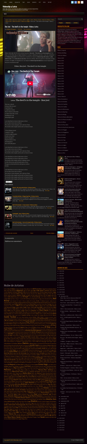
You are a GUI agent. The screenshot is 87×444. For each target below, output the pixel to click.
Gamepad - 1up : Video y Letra (21, 213)
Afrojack (14, 290)
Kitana (15, 354)
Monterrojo (28, 381)
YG (32, 417)
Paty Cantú (6, 391)
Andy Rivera (40, 295)
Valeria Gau (12, 414)
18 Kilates (12, 289)
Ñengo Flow (24, 418)
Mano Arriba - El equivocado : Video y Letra (71, 350)
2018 (60, 289)
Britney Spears (18, 304)
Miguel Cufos (22, 379)
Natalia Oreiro (11, 382)
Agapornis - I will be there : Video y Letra (70, 348)
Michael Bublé (41, 378)
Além (52, 293)
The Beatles (25, 407)
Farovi (6, 333)
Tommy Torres (24, 410)
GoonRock (42, 338)
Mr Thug (39, 381)
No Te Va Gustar (14, 386)
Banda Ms (15, 301)
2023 (60, 278)
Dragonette (22, 323)
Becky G (38, 301)
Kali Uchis (29, 351)
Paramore (39, 389)
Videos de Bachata (62, 101)
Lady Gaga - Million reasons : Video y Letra (71, 343)
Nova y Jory (32, 386)
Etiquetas (68, 22)
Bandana (34, 301)
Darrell (29, 319)
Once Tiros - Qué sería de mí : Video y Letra (71, 302)
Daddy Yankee (10, 317)
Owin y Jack (40, 388)
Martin (51, 373)
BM (24, 298)
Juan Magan (13, 350)
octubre (63, 398)
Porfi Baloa (39, 392)
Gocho (30, 338)
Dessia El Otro (47, 320)
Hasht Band (53, 340)
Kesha (43, 353)
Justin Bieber (13, 351)
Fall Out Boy (50, 332)
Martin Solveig (38, 374)
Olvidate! (41, 386)
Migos (12, 379)
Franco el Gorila (34, 335)
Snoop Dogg (30, 403)
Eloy (50, 329)
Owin (35, 388)
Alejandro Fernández (13, 292)
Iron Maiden (14, 343)
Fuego (49, 335)
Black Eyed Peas (27, 302)
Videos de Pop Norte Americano (66, 127)
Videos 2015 (61, 73)
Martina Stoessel (45, 374)
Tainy (26, 406)
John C (47, 346)
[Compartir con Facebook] (11, 182)
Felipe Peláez (34, 333)
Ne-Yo (38, 382)
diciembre (63, 296)
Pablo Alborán (7, 389)
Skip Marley (16, 403)
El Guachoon (48, 325)
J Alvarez (19, 343)
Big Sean (21, 302)
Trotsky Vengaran (7, 412)
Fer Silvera (39, 333)
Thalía (17, 407)
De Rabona (20, 320)
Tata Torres (50, 406)
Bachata (34, 2)
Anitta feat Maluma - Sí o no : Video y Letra (71, 335)
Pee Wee (38, 391)
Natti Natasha (29, 382)
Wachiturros (41, 415)
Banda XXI (29, 301)
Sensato (17, 401)
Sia (38, 401)
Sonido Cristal (7, 404)
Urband (29, 412)
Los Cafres (34, 362)
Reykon (6, 396)
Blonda (40, 302)
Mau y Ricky (29, 376)
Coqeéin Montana (46, 313)
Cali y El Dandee (30, 305)
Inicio (5, 14)
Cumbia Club (36, 315)
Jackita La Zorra (37, 343)
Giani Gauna (49, 337)
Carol (20, 309)
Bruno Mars (33, 304)
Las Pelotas (44, 359)
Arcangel (25, 297)
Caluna (47, 305)
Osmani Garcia (31, 388)
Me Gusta (6, 378)
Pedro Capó (33, 391)
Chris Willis (30, 312)
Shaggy (29, 401)
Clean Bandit (26, 313)
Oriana (5, 388)
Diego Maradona (22, 322)
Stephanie (53, 404)
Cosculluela (53, 313)
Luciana (6, 366)
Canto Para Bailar (38, 307)
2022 (60, 280)
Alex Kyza (28, 292)
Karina (47, 351)
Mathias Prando (15, 376)
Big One (17, 302)
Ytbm (55, 417)
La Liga (41, 356)
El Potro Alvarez (40, 327)
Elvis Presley (53, 329)
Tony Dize (30, 410)
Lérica (40, 366)
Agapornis (19, 290)
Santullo (19, 399)
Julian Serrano (43, 350)
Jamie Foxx (49, 343)
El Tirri (17, 329)
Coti (5, 315)
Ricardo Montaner (23, 396)
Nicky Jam (24, 384)
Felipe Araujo (28, 333)
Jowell (36, 348)
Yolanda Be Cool (48, 417)
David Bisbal (36, 319)
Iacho (40, 341)
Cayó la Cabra (27, 309)
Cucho (32, 315)
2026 (60, 271)
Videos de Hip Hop (62, 112)
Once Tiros (46, 386)
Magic (6, 368)
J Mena (31, 343)
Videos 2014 (61, 71)
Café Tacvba (23, 305)
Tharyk (20, 407)
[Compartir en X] (10, 182)
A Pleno (25, 289)
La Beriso (49, 354)
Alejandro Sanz (22, 292)
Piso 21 (26, 392)
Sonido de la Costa (27, 404)
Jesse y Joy (50, 345)
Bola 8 (55, 302)
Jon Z (13, 348)
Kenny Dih (38, 353)
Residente (40, 394)
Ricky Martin (32, 396)
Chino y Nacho (44, 310)
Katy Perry (10, 353)
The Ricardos (15, 409)
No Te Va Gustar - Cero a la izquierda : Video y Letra (27, 222)
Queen (9, 394)
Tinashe (50, 409)
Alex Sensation (33, 292)
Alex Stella (39, 292)
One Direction (52, 386)
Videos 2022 (61, 91)
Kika (11, 354)
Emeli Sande (6, 330)
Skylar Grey (24, 403)
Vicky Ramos (7, 415)
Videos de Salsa (62, 137)
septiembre (64, 401)
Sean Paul (29, 399)
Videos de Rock (16, 21)
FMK (30, 332)
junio (62, 408)
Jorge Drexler (25, 348)
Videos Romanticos (63, 99)
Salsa (28, 2)
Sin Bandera (6, 403)
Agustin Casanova (44, 290)
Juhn (36, 350)
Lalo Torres (24, 359)
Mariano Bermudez (35, 371)
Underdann (24, 412)
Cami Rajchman (8, 307)
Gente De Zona (26, 337)
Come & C (41, 313)
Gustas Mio (17, 340)
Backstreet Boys (49, 298)
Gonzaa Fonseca (36, 338)
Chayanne (33, 310)
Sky (20, 403)
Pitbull (30, 393)
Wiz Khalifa (24, 417)
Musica (36, 19)
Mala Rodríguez (42, 368)
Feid (25, 333)
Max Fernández (38, 376)
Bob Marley (45, 302)
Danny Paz (22, 319)
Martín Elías (53, 374)
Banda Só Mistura (22, 301)
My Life (43, 381)
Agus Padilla (36, 290)
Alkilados (40, 293)
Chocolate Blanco (11, 312)
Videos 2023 (61, 94)
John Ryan (9, 348)
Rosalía (40, 397)
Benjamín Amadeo (49, 301)
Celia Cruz (35, 309)
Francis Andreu (15, 335)
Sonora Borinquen (36, 404)
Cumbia (10, 2)
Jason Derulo (6, 345)
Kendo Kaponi (33, 353)
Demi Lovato (26, 320)
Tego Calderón (9, 407)
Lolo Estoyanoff (8, 362)
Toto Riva (36, 410)
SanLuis (15, 399)
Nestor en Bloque (10, 384)
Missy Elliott (8, 381)
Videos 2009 (61, 58)
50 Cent (21, 289)
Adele (11, 290)
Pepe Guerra (42, 391)
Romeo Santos (25, 397)
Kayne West (16, 353)
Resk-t (54, 394)
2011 (60, 427)
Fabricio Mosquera (36, 332)
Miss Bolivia (51, 379)
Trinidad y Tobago (52, 410)
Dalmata (30, 317)
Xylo (31, 417)
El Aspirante (22, 325)
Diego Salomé (30, 322)
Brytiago (50, 304)
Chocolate (6, 312)
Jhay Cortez (12, 346)
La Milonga (53, 356)
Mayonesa (43, 376)
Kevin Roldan (47, 353)
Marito (8, 373)
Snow (38, 403)
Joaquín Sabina (36, 346)
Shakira (34, 401)
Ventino (43, 414)
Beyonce (10, 302)
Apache (18, 296)
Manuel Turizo (34, 370)
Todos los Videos (46, 19)
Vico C (11, 415)
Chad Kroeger (48, 309)
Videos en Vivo (61, 153)
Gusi (14, 340)
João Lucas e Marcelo (50, 348)
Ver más (47, 190)
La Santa (44, 358)
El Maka (6, 327)
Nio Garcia (6, 386)
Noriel (28, 386)
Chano (9, 310)
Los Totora (32, 364)
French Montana (42, 335)
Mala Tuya (48, 368)
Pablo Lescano (15, 389)
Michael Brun (35, 378)
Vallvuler (18, 414)
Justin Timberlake (22, 351)
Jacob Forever (44, 343)
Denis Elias (32, 320)
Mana (19, 370)
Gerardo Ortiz (42, 337)
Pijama (8, 392)
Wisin (9, 417)
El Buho (31, 325)
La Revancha (31, 358)
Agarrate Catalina (27, 290)
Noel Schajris (23, 386)
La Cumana (11, 356)
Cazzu (31, 309)
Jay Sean (19, 345)
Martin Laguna (10, 374)
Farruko (10, 333)
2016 (10, 19)
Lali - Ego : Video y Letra (66, 346)
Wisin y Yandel (16, 417)
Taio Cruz (29, 406)
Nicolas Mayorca (37, 384)
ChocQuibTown (52, 310)
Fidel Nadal (52, 333)
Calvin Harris (52, 305)
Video (52, 19)
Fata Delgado (15, 333)
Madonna (51, 366)
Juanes (26, 350)
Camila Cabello (19, 307)
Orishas (8, 388)
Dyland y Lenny (41, 323)
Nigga (49, 384)
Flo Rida (10, 335)
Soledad (48, 403)
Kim (13, 354)
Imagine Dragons (52, 341)
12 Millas (8, 289)
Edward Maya (6, 325)
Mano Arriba (24, 370)
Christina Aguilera (37, 312)
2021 (60, 282)
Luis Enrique (16, 366)
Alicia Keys (33, 293)
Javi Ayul (15, 345)
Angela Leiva (51, 295)
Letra (31, 19)
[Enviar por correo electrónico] (6, 182)
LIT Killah (42, 354)
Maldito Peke (53, 368)
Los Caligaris (38, 362)
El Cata (35, 325)
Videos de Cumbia (62, 106)
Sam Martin (6, 399)
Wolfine (28, 417)
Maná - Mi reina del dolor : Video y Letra (24, 187)
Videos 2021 (61, 88)
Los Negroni (11, 364)
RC (12, 394)
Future (52, 335)
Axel (9, 298)
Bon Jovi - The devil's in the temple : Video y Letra (21, 26)
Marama (41, 370)
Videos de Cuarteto (62, 104)
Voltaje (32, 415)
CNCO (17, 305)
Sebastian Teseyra (42, 399)
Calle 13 (37, 305)
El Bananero (27, 325)
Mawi (33, 376)
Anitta (9, 296)
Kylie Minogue (28, 354)
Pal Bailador (23, 389)
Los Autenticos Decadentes (18, 362)
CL (15, 305)
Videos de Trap (61, 140)
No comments (27, 29)
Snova (35, 403)
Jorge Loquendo (31, 348)
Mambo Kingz (14, 370)
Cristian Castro (14, 315)
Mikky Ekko (35, 379)
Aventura (49, 296)
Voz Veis (36, 415)
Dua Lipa (33, 323)
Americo (14, 295)
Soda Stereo (42, 403)
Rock (44, 2)
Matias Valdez (22, 376)
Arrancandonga (36, 296)
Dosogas (14, 323)
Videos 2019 (61, 83)
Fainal (46, 332)
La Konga (32, 356)
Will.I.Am (51, 415)
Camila (13, 307)
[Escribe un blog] (8, 182)
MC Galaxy (44, 366)
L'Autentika (33, 354)
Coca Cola (32, 313)
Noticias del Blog (62, 53)
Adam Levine (6, 290)
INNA (37, 341)
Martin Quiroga (23, 374)
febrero (63, 412)
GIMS (55, 335)
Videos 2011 (61, 63)
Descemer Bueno (40, 320)
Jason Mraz (11, 345)
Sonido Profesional (17, 404)
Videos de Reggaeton (63, 132)
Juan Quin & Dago (20, 350)
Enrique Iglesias (36, 330)
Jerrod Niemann (44, 345)
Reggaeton (17, 2)
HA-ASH (43, 340)
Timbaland (46, 409)
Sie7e (41, 401)
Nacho (51, 381)
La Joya (28, 356)
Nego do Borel (43, 382)
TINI (21, 406)
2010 (60, 430)
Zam (5, 418)
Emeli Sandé (11, 330)
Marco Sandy (9, 371)
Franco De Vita (22, 335)
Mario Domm (53, 371)
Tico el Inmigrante (37, 409)
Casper (22, 309)
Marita (5, 373)
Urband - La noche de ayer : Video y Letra (71, 355)
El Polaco (34, 327)
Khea (52, 353)
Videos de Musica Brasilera (65, 119)
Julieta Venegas (50, 350)
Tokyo (20, 410)
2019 (60, 287)
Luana (36, 364)
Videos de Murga (62, 114)
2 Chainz (17, 289)
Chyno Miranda (7, 313)
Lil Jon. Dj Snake (34, 361)
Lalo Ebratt (19, 359)
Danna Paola (10, 319)
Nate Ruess (22, 382)
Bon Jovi (14, 19)
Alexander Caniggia (51, 292)
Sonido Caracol (53, 403)
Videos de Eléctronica (63, 109)
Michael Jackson (48, 378)
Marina (49, 371)
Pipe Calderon (19, 392)
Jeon (40, 345)
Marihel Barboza (44, 371)
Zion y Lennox (12, 418)
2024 (60, 275)
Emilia (15, 330)
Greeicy (46, 338)
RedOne (32, 394)
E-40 (46, 323)
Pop (40, 2)
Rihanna (39, 396)
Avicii (53, 296)
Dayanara (50, 319)
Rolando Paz (12, 397)
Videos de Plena (62, 122)
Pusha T (6, 394)
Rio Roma (44, 396)
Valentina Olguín (49, 412)
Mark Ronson (19, 373)
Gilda (17, 338)
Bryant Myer (39, 304)
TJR (23, 406)
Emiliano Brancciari (21, 330)
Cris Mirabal (8, 315)
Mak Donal (32, 368)
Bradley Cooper (11, 304)
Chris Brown (18, 312)
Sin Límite (12, 403)
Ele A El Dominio (39, 329)
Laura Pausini (49, 359)
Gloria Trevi (25, 338)
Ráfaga (49, 397)
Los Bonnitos (28, 362)
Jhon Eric (18, 346)
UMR (17, 412)
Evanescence (26, 332)
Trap (23, 2)
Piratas (23, 392)
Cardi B (44, 307)
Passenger (54, 389)
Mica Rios (24, 378)
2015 (60, 418)
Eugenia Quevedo (15, 332)
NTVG (47, 381)
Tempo (14, 407)
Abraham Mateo (52, 289)
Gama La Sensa (13, 337)
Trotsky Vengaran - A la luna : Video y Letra (71, 367)
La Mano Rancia (47, 356)
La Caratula (54, 354)
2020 (60, 285)
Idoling (42, 341)
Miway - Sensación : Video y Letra (69, 300)
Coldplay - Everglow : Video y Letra (69, 341)
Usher (32, 412)
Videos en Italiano (62, 147)
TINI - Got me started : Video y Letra (69, 378)
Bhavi (14, 302)
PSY (50, 388)
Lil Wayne (40, 361)
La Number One (10, 358)
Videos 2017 (61, 78)
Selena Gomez (11, 401)
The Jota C (47, 407)
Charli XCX (13, 310)
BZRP (26, 298)
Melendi (11, 378)
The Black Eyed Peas (32, 407)
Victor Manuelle (16, 415)
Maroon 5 (39, 373)
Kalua (32, 351)
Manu (29, 370)
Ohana (37, 386)
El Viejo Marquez (27, 329)
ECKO (48, 323)
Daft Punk (19, 317)
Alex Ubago (44, 292)
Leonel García (13, 361)
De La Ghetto (10, 320)
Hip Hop (49, 2)
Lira (50, 361)
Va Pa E (36, 412)
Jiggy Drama (22, 346)
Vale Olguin (43, 412)
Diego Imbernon (15, 322)
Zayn (7, 418)
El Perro (29, 327)
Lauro (9, 361)
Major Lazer (27, 368)
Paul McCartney (13, 391)
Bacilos (43, 298)
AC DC (30, 289)
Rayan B (28, 394)
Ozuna (46, 388)
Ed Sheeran (53, 323)
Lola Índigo (54, 361)
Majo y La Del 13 (19, 368)
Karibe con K (42, 351)
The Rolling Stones (23, 409)
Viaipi (50, 414)
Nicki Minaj (18, 384)
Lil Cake (29, 361)
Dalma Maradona (25, 317)
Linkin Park (46, 361)
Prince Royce (45, 393)
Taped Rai (46, 406)
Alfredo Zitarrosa (26, 293)
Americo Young (21, 295)
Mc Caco (48, 376)
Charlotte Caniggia (20, 310)
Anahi (36, 295)
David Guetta (44, 319)
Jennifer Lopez (34, 345)
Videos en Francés (62, 142)
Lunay (32, 366)
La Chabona (6, 356)
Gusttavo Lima (38, 340)
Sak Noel (54, 397)
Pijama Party (13, 392)
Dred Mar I (29, 323)
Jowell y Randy (41, 348)
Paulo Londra (27, 391)
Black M (32, 302)
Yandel (42, 417)
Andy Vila (45, 295)
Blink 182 (37, 302)
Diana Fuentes (9, 322)
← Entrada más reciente (11, 233)
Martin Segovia (31, 374)
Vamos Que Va (24, 414)
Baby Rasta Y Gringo (37, 298)
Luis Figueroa (21, 366)
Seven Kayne (21, 401)
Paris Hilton (45, 389)
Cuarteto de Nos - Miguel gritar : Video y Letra (26, 196)
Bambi (11, 301)
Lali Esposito (12, 359)
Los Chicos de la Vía (46, 362)
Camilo (25, 307)
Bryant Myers (44, 304)
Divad (40, 322)
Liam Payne (24, 361)
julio (62, 405)
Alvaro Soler (48, 293)
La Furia (20, 356)
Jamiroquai (54, 343)
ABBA (28, 289)
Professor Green (53, 392)
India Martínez (7, 343)
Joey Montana (42, 346)
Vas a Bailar (38, 414)
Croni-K (19, 315)
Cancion (20, 19)
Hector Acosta (7, 341)
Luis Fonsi (27, 366)
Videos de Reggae (62, 129)
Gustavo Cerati (23, 340)
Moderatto (17, 381)
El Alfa (11, 325)
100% (5, 289)
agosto (62, 403)
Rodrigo (8, 397)
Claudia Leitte (21, 313)
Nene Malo (50, 382)
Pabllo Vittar (53, 388)
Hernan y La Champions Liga (17, 341)
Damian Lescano (49, 317)
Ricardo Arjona (13, 396)
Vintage (27, 415)
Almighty (44, 293)
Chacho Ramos (41, 309)
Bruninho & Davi (26, 304)
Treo (47, 410)
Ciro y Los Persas (14, 313)
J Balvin (25, 343)
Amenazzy (10, 295)
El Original (21, 327)
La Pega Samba (26, 358)
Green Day (50, 338)
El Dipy (42, 325)
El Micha (10, 327)
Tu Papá (14, 412)
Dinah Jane (37, 322)
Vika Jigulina (23, 415)
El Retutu (53, 327)
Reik (35, 394)
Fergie (47, 333)
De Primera (16, 320)
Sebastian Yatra (51, 399)
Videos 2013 (61, 68)
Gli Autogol (20, 338)
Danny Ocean (17, 319)
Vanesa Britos (31, 414)
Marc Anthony (48, 370)
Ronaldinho (36, 397)
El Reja (47, 327)
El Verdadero (21, 329)
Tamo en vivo (35, 406)
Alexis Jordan (13, 293)
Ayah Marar (12, 298)
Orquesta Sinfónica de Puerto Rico (18, 388)
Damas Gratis (36, 317)
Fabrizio (43, 332)
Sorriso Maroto (43, 404)
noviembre (64, 396)
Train (45, 410)
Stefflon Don (48, 404)
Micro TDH (8, 379)
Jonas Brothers (17, 348)
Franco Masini (28, 335)
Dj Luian (53, 322)
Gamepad (18, 337)
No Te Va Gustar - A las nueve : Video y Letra (25, 205)
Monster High (22, 381)
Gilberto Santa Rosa (11, 338)
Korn (18, 354)
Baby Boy (30, 298)
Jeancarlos (28, 345)
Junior (7, 351)
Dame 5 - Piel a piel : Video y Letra (69, 353)
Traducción (41, 410)
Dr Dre (18, 323)
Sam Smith (11, 399)
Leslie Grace (19, 361)
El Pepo (26, 327)
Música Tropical (62, 50)
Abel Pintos (39, 289)
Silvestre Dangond (46, 401)
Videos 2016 (8, 21)
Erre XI (47, 330)
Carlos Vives (15, 309)
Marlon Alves (34, 373)
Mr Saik (35, 381)
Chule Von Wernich (52, 312)
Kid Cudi (8, 354)
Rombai (18, 397)
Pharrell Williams (49, 391)
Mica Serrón (30, 378)
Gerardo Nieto (35, 337)
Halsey (50, 340)
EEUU (24, 19)
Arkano (30, 296)
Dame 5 (42, 317)
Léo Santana (36, 366)
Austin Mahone (44, 296)
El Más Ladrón (15, 327)
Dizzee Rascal (45, 322)
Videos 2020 (61, 86)
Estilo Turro (53, 330)
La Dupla (17, 356)
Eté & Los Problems (8, 332)
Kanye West (36, 351)
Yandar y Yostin (37, 417)
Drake (25, 323)
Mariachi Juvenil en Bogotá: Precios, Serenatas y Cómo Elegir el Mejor (72, 256)
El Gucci (53, 325)
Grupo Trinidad (9, 340)
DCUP (49, 315)
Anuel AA (13, 296)
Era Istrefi (43, 330)
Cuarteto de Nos (26, 315)
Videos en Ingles (25, 21)
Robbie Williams (50, 396)
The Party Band (8, 409)
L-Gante (38, 354)
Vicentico (54, 414)
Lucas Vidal (50, 364)
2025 (60, 273)
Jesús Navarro (7, 346)
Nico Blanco (31, 384)
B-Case (20, 298)
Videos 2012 (61, 65)
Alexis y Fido (19, 293)
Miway (13, 381)
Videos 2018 (61, 81)
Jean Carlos (23, 345)
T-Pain (18, 406)
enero (62, 415)
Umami (20, 412)
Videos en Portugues (63, 150)
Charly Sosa (28, 310)
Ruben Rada (45, 397)
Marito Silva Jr (13, 373)
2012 (60, 425)
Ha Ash (46, 340)
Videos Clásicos (62, 96)
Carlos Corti (9, 309)
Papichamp (29, 389)
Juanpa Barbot (32, 350)
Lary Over (31, 359)
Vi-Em (47, 414)
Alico (36, 293)
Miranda (46, 379)
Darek (26, 319)
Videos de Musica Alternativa (65, 117)
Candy (32, 307)
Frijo (47, 335)
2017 (60, 292)
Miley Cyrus (41, 379)
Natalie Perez (17, 382)
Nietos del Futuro (44, 384)
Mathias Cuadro (8, 376)
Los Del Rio (52, 362)
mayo (62, 410)
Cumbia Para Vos (44, 315)
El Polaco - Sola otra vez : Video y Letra (70, 365)
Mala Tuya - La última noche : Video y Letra (71, 315)
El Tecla (14, 329)
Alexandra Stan (7, 293)
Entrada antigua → (51, 233)
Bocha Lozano (51, 302)
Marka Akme (27, 373)
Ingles (28, 19)
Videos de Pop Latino (63, 124)
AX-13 (34, 289)
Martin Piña (16, 374)
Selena (5, 401)
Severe (25, 401)
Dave (32, 319)
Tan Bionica (41, 406)
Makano (37, 368)
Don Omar (9, 323)
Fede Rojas (21, 333)
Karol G (51, 351)
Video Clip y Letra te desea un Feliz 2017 (70, 298)
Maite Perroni (10, 368)
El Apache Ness (16, 325)
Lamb (28, 359)
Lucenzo (54, 364)
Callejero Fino (42, 305)
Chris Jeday (25, 312)
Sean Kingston (24, 399)
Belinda (43, 301)
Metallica (20, 378)
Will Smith (46, 415)
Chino (37, 310)
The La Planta (53, 407)
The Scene (30, 409)
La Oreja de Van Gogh (18, 358)
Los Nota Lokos (19, 364)
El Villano (33, 329)
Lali (8, 359)
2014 (60, 420)
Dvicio (36, 323)
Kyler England (22, 354)
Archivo (76, 22)
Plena (5, 2)
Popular (61, 22)
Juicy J (38, 350)
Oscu (26, 388)
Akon (51, 290)
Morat (32, 381)
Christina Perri (45, 312)
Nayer (36, 382)
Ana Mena (33, 295)
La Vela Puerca (50, 358)
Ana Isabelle (27, 295)
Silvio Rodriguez (53, 401)
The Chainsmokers (40, 407)
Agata (32, 290)
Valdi (40, 412)
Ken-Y (28, 353)
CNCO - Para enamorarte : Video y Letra (70, 309)
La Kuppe (37, 356)
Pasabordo (50, 389)
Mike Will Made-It (29, 379)
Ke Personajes (23, 353)
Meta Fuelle (15, 378)
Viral (30, 415)
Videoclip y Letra (10, 6)
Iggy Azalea (47, 341)
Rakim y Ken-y (18, 394)
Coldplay (37, 313)
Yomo (53, 417)
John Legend (51, 346)
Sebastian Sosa (35, 399)
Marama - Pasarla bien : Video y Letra (69, 325)
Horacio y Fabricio (32, 341)
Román (32, 397)
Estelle (50, 330)
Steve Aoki (11, 406)
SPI (51, 397)
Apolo (21, 296)
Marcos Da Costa (17, 371)
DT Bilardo (53, 315)
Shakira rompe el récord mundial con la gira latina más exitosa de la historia (73, 222)
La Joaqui (25, 356)
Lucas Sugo (43, 364)
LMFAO (46, 354)
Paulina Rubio (20, 391)
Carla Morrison (50, 307)
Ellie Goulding (46, 329)
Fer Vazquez (43, 333)
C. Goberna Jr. (11, 305)
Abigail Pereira (45, 289)
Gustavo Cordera (31, 340)
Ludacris (10, 366)
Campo (28, 307)
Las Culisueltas (37, 359)
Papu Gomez (34, 389)
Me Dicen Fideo (53, 376)
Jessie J (55, 345)
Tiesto (42, 409)
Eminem (28, 330)
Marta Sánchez (46, 373)
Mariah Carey (26, 371)
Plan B (34, 392)
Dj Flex (49, 322)
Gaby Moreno (7, 337)
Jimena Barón (28, 346)
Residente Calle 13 (48, 394)
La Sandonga (39, 358)
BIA (22, 298)
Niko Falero (53, 384)
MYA (47, 366)
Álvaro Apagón (18, 418)
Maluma (7, 370)
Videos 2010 (61, 60)
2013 (60, 423)
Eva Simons (21, 332)
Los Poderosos (26, 364)
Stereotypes (6, 406)
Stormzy (15, 406)
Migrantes (16, 379)
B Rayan (17, 298)
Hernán (26, 341)
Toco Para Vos (13, 411)
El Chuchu (39, 325)
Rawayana (24, 394)
